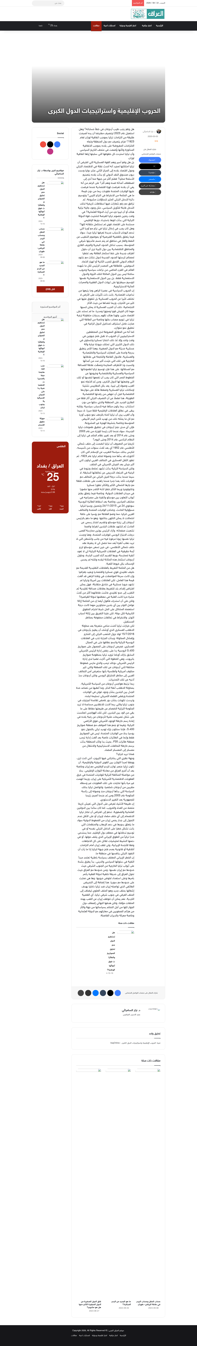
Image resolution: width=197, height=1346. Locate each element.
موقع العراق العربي (116, 1330)
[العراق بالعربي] (147, 14)
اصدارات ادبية (109, 25)
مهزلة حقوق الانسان (41, 421)
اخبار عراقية (147, 25)
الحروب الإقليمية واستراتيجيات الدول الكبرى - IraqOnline (133, 1043)
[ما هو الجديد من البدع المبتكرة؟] (118, 1184)
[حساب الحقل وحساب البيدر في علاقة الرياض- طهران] (147, 1184)
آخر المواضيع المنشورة (50, 307)
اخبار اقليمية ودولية (128, 25)
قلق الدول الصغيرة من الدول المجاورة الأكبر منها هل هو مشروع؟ (90, 1304)
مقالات (96, 25)
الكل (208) (50, 289)
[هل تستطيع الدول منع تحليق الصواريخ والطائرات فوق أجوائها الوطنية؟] (125, 936)
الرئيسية (159, 25)
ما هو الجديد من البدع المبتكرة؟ (41, 269)
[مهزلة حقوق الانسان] (55, 423)
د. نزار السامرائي (149, 131)
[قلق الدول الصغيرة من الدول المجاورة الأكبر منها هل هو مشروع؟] (88, 1184)
